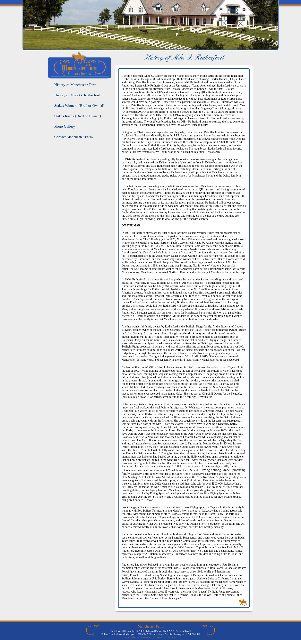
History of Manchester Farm (75, 85)
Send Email (185, 631)
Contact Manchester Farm (73, 137)
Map (150, 631)
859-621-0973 (144, 634)
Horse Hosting (172, 637)
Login (126, 637)
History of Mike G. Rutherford (77, 95)
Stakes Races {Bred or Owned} (77, 116)
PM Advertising (146, 637)
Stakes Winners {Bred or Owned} (79, 105)
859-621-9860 (193, 634)
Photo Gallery (64, 126)
